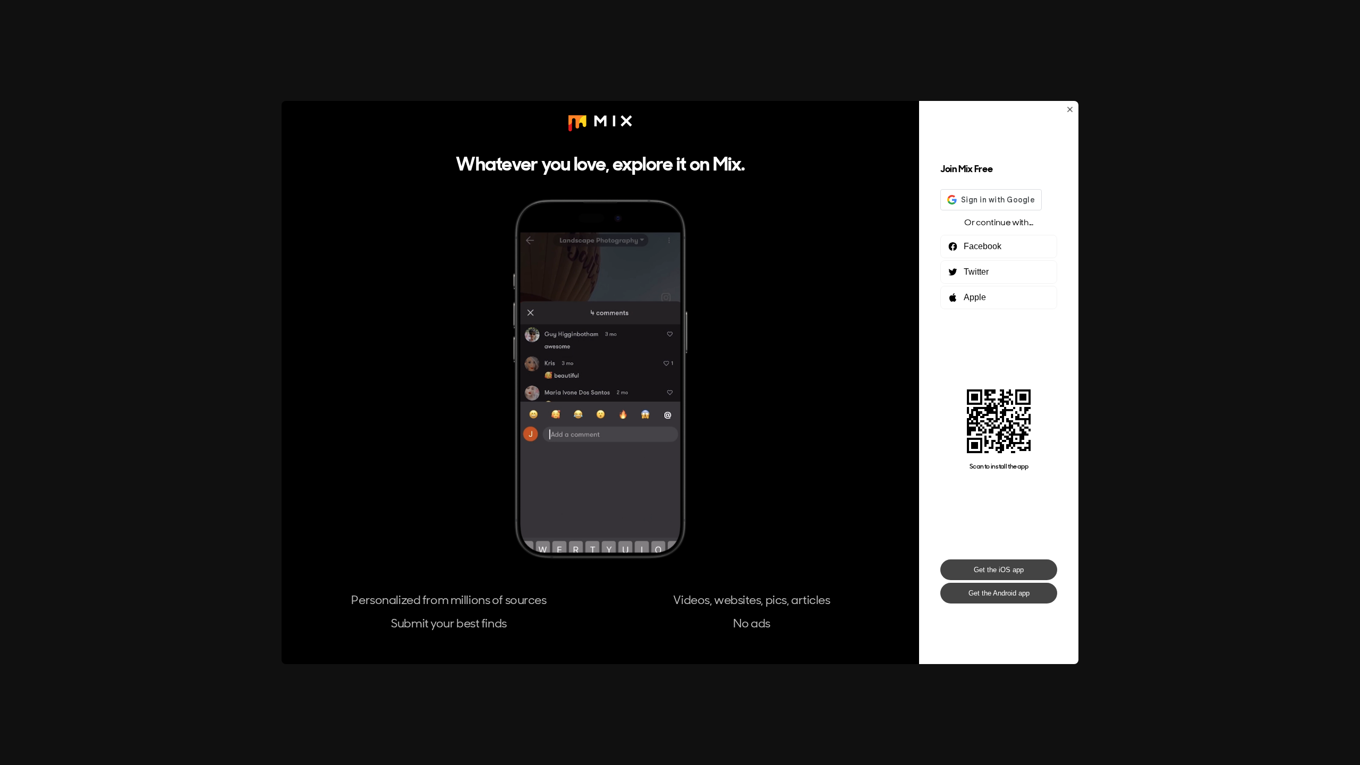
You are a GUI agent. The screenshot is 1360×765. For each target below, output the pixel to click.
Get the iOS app (999, 570)
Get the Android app (999, 593)
